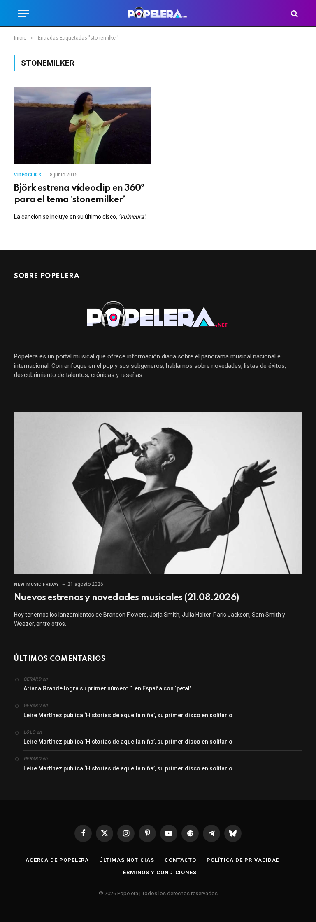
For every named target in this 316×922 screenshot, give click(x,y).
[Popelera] (158, 13)
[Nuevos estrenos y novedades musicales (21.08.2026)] (158, 493)
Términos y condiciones (158, 872)
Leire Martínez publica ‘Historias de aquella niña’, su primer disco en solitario (127, 715)
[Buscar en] (293, 13)
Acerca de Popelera (57, 860)
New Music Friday (36, 584)
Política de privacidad (243, 860)
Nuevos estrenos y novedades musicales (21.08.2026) (126, 597)
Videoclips (28, 175)
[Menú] (23, 13)
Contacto (180, 860)
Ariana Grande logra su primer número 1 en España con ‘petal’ (107, 688)
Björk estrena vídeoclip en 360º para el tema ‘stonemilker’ (79, 194)
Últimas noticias (126, 860)
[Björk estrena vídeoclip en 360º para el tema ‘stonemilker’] (82, 125)
